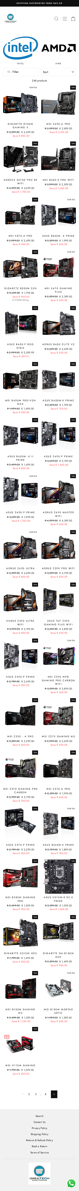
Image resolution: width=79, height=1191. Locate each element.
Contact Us (39, 1122)
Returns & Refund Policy (39, 1140)
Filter (15, 72)
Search (39, 1116)
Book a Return (39, 1146)
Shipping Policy (39, 1134)
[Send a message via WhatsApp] (71, 1183)
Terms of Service (39, 1152)
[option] (39, 3)
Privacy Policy (39, 1128)
